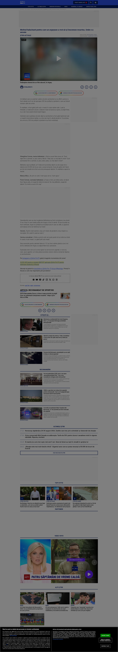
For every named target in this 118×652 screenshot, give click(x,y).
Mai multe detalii (13, 635)
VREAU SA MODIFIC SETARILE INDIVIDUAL (105, 640)
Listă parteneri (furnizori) (58, 639)
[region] (59, 639)
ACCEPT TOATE (105, 635)
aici (7, 644)
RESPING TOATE (105, 646)
